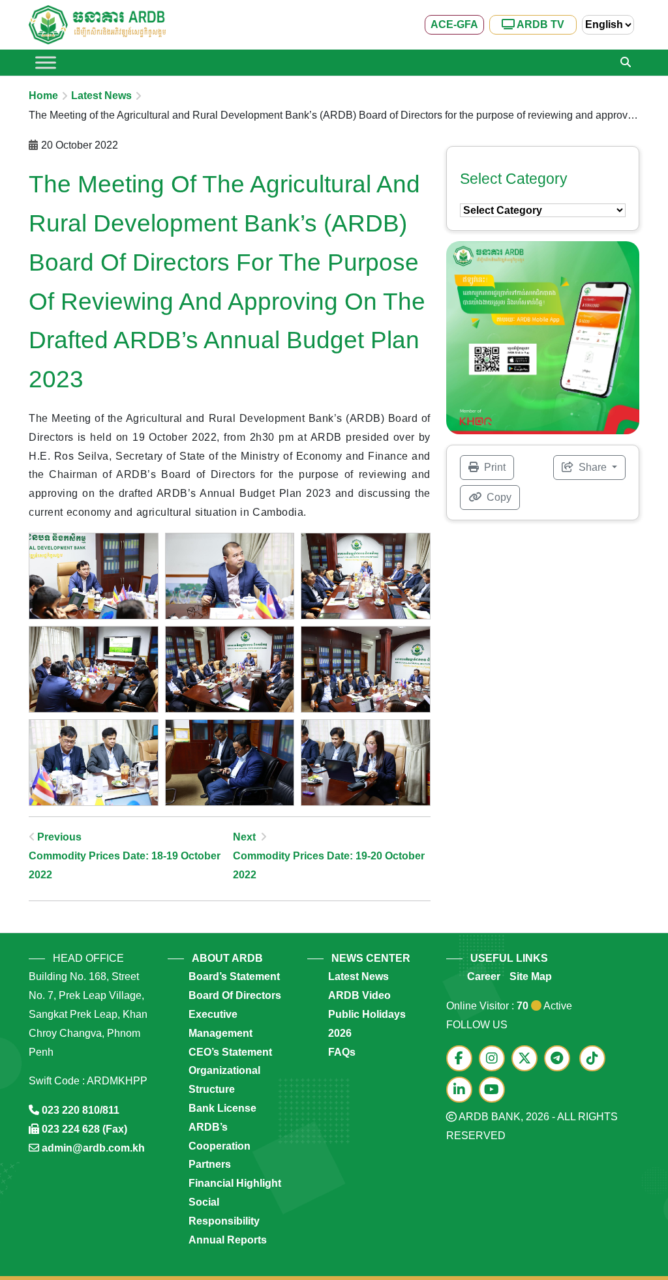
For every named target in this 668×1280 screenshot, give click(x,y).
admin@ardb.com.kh (93, 1147)
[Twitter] (527, 1059)
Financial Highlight (235, 1183)
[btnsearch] (625, 62)
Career (483, 976)
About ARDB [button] (227, 958)
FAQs (342, 1052)
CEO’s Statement (230, 1052)
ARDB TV (539, 24)
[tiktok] (594, 1059)
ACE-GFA (454, 24)
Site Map (530, 976)
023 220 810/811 (80, 1110)
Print (493, 467)
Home (43, 95)
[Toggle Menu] (45, 62)
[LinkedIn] (462, 1090)
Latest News (101, 95)
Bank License (222, 1108)
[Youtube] (495, 1090)
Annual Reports (228, 1239)
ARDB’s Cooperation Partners (219, 1146)
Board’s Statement (234, 976)
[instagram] (495, 1059)
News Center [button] (370, 958)
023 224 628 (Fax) (84, 1129)
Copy (497, 497)
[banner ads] (542, 336)
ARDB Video (359, 995)
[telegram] (560, 1059)
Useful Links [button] (509, 958)
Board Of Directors (235, 995)
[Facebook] (462, 1059)
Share (592, 467)
